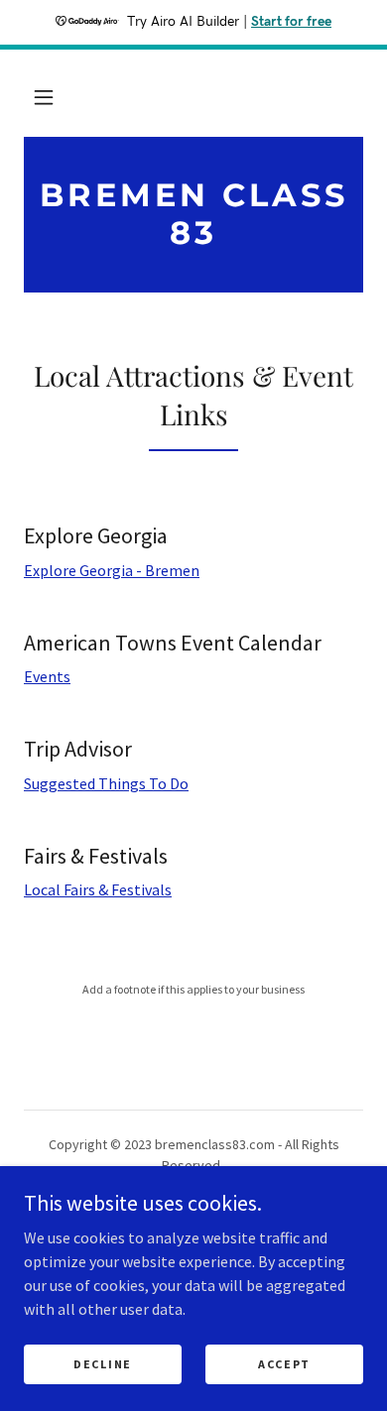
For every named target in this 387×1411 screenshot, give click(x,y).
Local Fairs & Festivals (98, 889)
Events (47, 676)
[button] (44, 97)
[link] (193, 214)
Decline (102, 1363)
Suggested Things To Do (106, 783)
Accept (284, 1363)
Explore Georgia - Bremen (111, 570)
